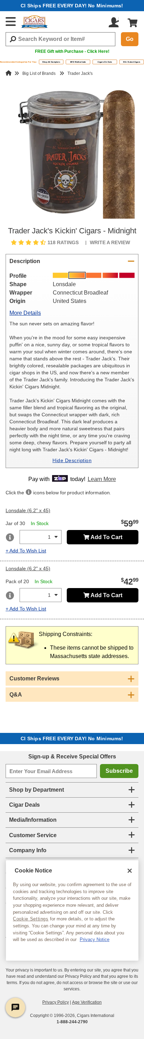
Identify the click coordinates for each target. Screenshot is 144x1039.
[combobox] (60, 39)
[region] (72, 910)
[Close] (129, 870)
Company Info (27, 850)
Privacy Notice (94, 939)
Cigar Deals (24, 805)
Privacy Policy (55, 1002)
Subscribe (119, 771)
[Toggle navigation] (11, 21)
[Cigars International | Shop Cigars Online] (34, 22)
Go (130, 39)
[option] (72, 152)
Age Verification (87, 1002)
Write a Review (110, 242)
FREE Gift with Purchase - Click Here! (72, 51)
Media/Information (33, 820)
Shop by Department (36, 790)
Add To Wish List (27, 550)
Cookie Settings (31, 918)
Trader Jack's (80, 73)
